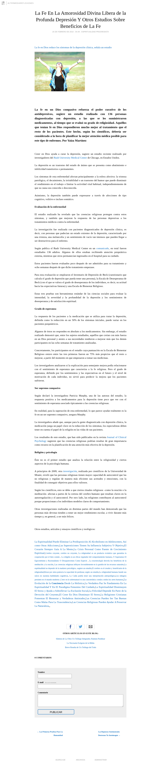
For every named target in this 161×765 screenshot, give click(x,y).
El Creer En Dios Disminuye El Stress (79, 594)
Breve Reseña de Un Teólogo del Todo (80, 647)
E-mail (47, 682)
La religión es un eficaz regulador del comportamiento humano (86, 557)
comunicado (102, 248)
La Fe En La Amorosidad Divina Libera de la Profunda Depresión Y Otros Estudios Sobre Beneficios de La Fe (80, 19)
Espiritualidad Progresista (95, 32)
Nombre (41, 672)
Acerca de (60, 760)
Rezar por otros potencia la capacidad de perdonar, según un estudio (71, 572)
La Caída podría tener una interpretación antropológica (92, 576)
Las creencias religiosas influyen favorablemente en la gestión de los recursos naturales (89, 564)
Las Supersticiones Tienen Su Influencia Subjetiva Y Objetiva (91, 545)
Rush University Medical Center (70, 157)
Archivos (80, 760)
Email (91, 626)
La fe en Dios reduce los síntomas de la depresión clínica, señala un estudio (73, 47)
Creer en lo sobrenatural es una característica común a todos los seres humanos (92, 580)
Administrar (101, 760)
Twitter (80, 626)
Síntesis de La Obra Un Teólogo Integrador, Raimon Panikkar (80, 639)
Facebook (70, 626)
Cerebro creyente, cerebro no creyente (61, 553)
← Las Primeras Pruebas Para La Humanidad (50, 733)
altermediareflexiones (21, 3)
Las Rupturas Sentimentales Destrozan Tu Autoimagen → (109, 733)
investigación (70, 471)
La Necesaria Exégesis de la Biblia (80, 643)
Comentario (43, 692)
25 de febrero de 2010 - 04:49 (66, 32)
